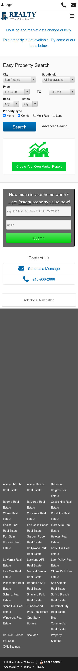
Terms (27, 667)
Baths (26, 99)
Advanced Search (54, 126)
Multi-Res (42, 115)
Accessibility (11, 667)
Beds (6, 99)
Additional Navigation (39, 300)
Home (10, 115)
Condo (25, 115)
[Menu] (72, 16)
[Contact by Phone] (63, 4)
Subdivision (50, 74)
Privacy (40, 667)
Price (6, 87)
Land (58, 115)
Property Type (12, 111)
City (5, 74)
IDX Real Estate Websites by (21, 662)
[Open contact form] (73, 4)
